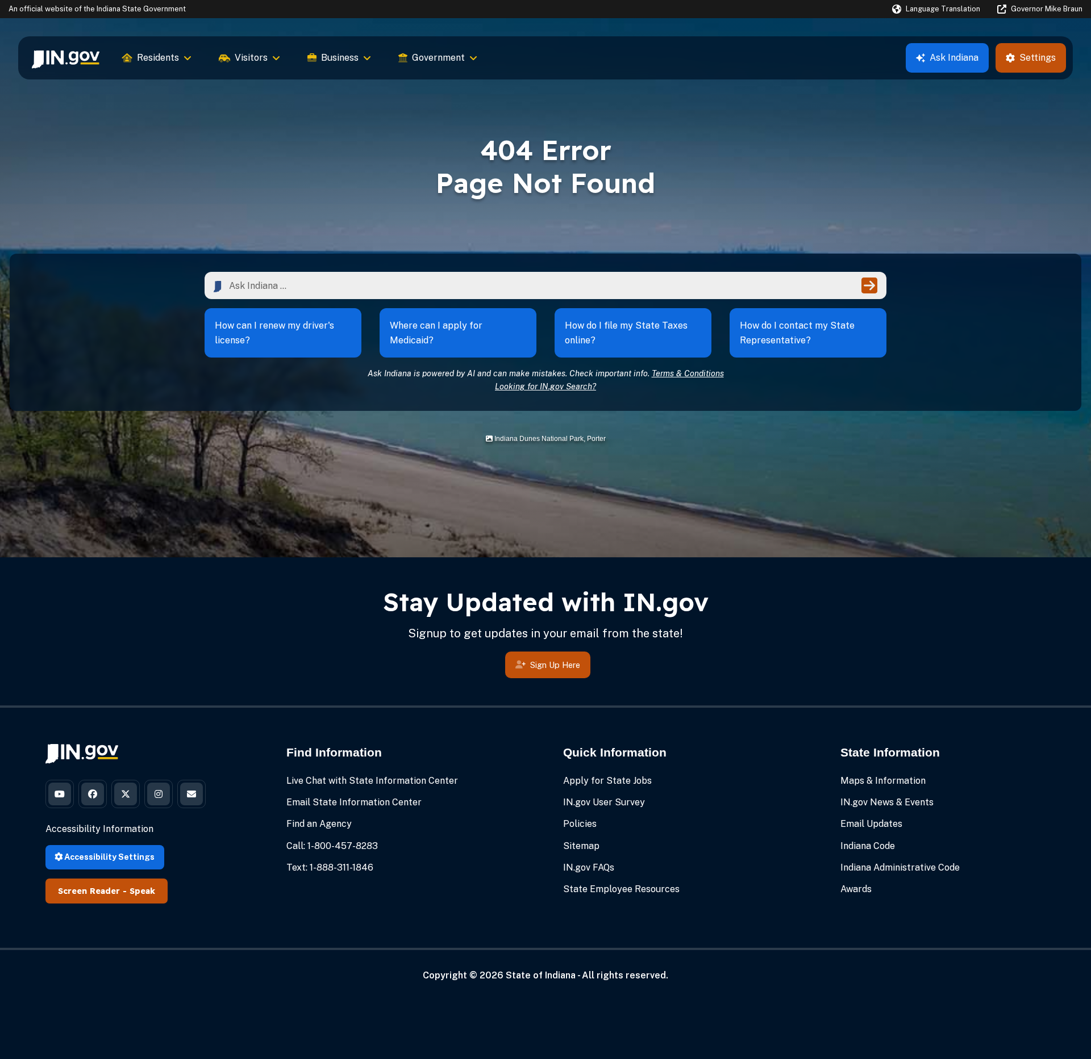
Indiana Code (867, 846)
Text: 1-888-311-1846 (329, 867)
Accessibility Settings (109, 857)
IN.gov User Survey (604, 802)
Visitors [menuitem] (251, 57)
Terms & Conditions (688, 373)
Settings (1037, 57)
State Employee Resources (621, 889)
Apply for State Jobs (607, 780)
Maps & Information (883, 780)
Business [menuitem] (340, 57)
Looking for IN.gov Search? (545, 386)
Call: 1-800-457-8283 (332, 846)
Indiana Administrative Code (900, 867)
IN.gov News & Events (887, 802)
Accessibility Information (99, 828)
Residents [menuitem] (158, 57)
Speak (142, 891)
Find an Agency (319, 823)
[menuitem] (66, 58)
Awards (856, 889)
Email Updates (871, 823)
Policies (580, 823)
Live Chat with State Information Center (372, 780)
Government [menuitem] (438, 57)
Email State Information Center (354, 802)
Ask (954, 57)
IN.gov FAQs (588, 867)
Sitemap (581, 846)
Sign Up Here (555, 665)
